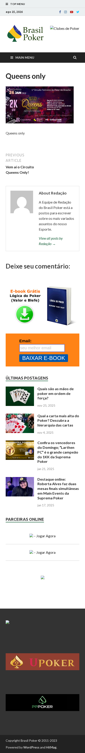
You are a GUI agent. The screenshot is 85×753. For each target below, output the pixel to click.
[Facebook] (60, 12)
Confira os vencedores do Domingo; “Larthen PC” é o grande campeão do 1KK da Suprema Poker (57, 451)
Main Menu (24, 57)
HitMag (51, 747)
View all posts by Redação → (51, 241)
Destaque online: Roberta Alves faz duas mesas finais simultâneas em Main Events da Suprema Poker (58, 488)
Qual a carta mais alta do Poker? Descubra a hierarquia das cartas (58, 420)
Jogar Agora (46, 536)
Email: (25, 341)
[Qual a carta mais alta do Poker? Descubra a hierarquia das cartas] (20, 416)
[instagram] (65, 12)
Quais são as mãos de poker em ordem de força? (55, 393)
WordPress (31, 747)
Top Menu (17, 4)
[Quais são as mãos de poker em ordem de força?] (20, 389)
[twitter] (77, 12)
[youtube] (71, 12)
